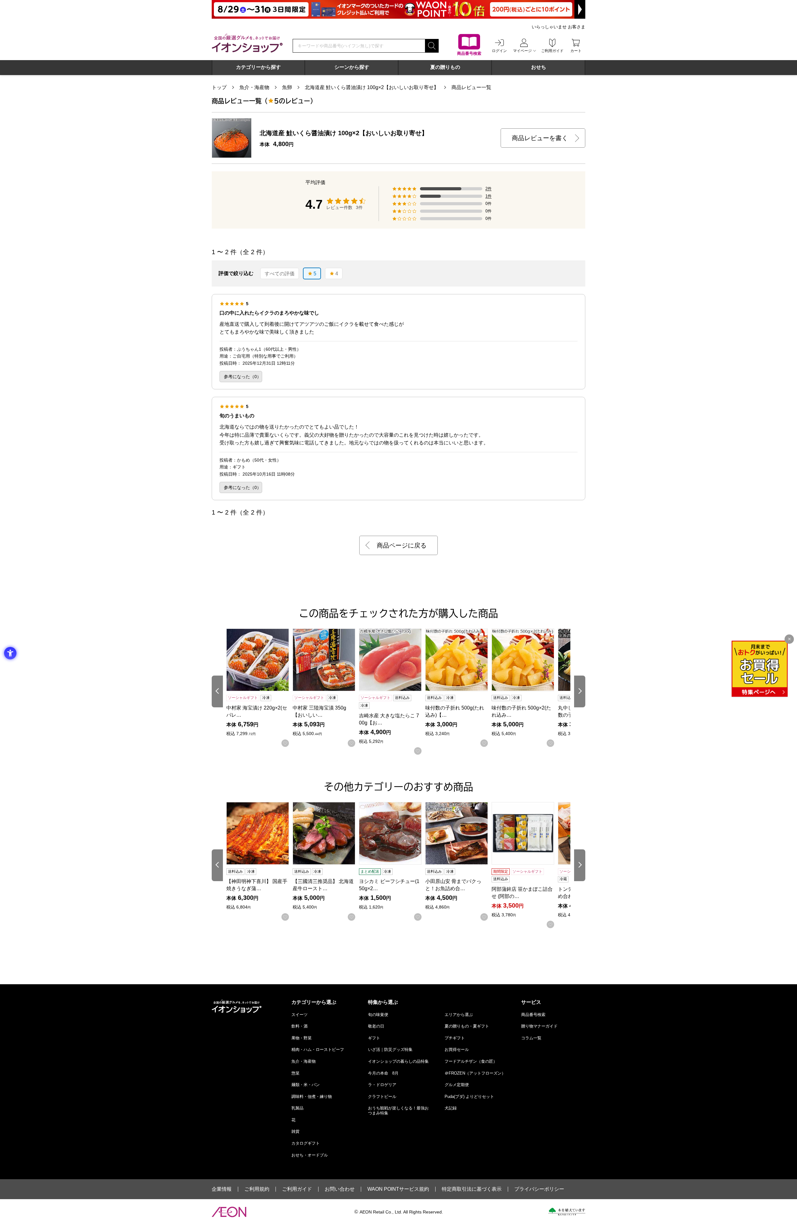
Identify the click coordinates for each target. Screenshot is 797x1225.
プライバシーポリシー (539, 1189)
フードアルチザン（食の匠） (471, 1061)
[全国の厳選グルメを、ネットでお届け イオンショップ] (247, 43)
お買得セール (457, 1049)
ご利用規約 (256, 1189)
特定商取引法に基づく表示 (472, 1189)
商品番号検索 (533, 1014)
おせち (538, 67)
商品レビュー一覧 (471, 87)
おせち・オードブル (309, 1155)
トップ (219, 87)
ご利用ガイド (297, 1189)
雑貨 (295, 1131)
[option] (279, 273)
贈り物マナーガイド (539, 1026)
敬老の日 (376, 1026)
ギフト (374, 1038)
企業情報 (222, 1189)
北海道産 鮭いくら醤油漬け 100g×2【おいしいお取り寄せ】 (372, 87)
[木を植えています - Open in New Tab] (566, 1212)
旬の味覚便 (378, 1014)
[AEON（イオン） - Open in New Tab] (229, 1212)
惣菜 (295, 1073)
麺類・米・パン (305, 1084)
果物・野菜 (301, 1038)
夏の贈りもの (445, 67)
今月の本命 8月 (383, 1073)
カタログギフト (305, 1143)
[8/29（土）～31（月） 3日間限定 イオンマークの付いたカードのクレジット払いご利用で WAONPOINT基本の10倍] (398, 9)
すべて (280, 273)
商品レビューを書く (540, 138)
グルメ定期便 (457, 1084)
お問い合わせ (340, 1189)
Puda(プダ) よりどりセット (469, 1096)
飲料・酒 (299, 1026)
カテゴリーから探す (258, 67)
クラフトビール (382, 1096)
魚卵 (287, 87)
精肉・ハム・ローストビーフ (317, 1049)
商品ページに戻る (402, 545)
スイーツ (299, 1014)
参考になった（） (242, 376)
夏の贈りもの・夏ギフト (467, 1026)
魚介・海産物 (254, 87)
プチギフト (455, 1038)
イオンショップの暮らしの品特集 (398, 1061)
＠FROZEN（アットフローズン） (475, 1073)
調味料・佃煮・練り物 (311, 1096)
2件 (488, 189)
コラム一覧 (531, 1038)
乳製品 (297, 1108)
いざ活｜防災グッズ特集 (390, 1049)
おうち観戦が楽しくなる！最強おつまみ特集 (398, 1110)
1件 (488, 196)
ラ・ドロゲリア (382, 1084)
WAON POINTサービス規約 (398, 1189)
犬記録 (451, 1108)
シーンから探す (351, 67)
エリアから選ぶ (459, 1014)
